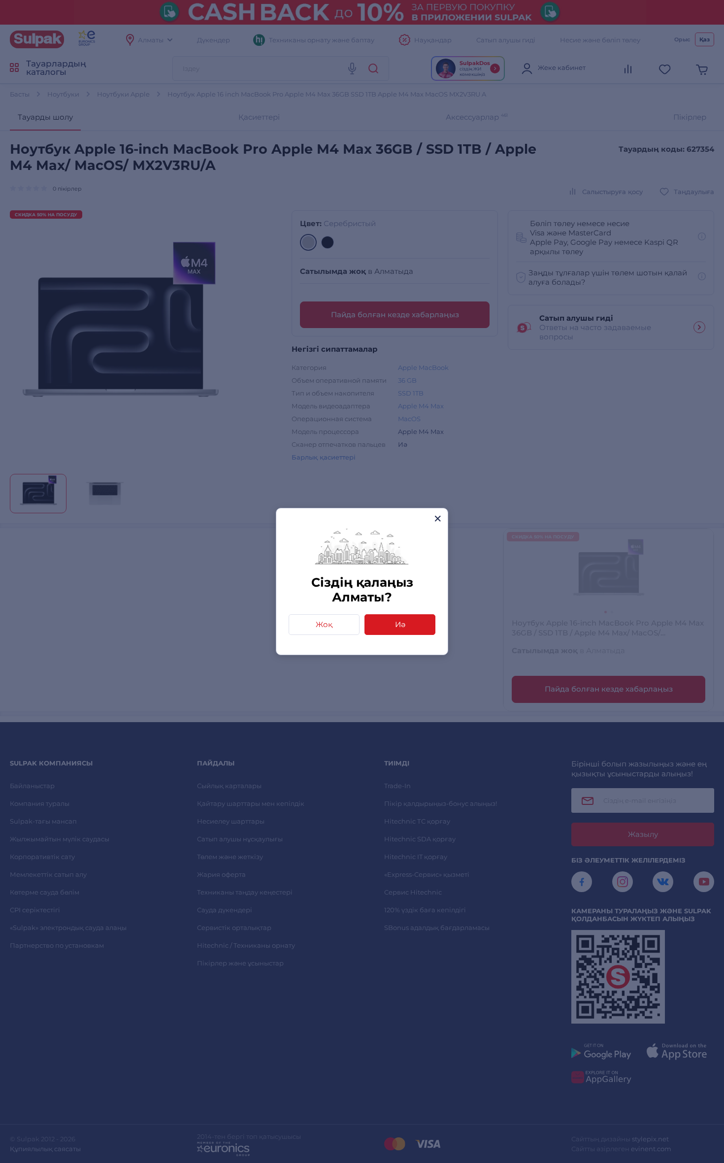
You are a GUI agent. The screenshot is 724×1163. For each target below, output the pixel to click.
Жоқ (324, 624)
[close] (437, 518)
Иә (400, 624)
